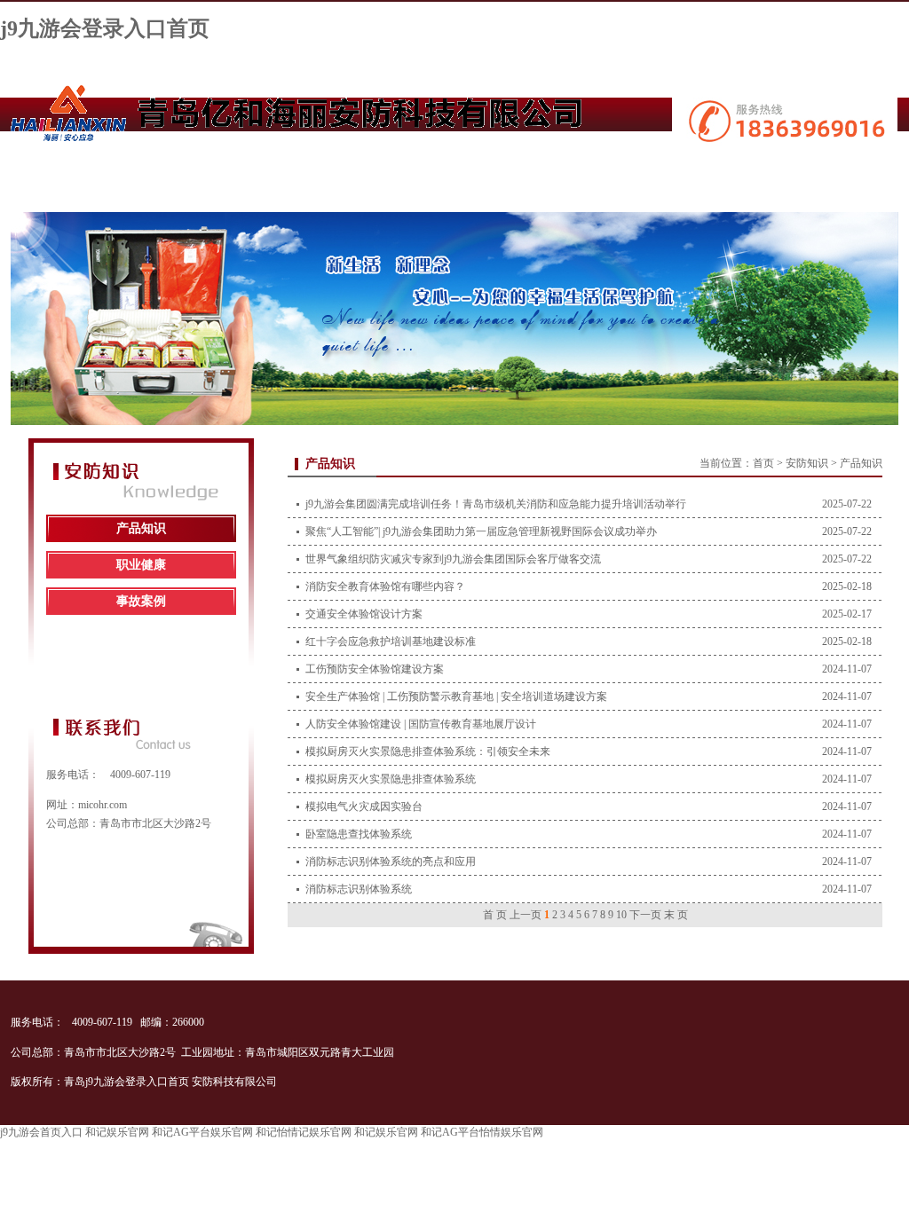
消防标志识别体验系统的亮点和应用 (390, 861)
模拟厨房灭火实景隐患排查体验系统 (390, 779)
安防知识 (807, 463)
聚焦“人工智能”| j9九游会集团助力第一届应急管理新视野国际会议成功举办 (481, 531)
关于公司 (155, 170)
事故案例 (141, 601)
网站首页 (58, 170)
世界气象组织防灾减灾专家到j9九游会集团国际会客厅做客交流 (453, 559)
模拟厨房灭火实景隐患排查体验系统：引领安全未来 (427, 751)
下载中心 (556, 170)
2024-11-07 (847, 669)
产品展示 (254, 170)
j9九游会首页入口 (41, 1132)
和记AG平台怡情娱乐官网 (482, 1132)
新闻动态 (352, 170)
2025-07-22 (847, 504)
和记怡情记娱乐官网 (304, 1132)
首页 (763, 463)
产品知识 (141, 528)
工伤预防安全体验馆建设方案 (374, 669)
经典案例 (454, 170)
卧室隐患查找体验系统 (358, 834)
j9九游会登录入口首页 (104, 28)
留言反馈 (755, 170)
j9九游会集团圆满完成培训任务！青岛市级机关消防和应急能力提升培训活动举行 (495, 504)
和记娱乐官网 (117, 1132)
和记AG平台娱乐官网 (202, 1132)
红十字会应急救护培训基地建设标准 (390, 641)
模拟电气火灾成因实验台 (364, 806)
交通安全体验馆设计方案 (364, 614)
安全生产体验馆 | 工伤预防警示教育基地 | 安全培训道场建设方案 (456, 696)
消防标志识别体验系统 (358, 889)
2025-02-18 (847, 586)
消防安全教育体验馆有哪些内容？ (385, 586)
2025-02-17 (847, 614)
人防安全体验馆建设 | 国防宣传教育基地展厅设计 (420, 724)
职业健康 (141, 564)
